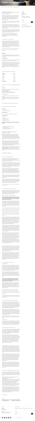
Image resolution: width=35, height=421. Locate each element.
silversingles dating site (5, 147)
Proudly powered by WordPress (18, 417)
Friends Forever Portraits (13, 2)
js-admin (9, 11)
